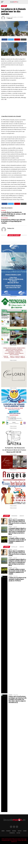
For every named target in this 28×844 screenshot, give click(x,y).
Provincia (8, 831)
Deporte (19, 831)
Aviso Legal (23, 839)
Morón (3, 831)
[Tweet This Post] (11, 39)
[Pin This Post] (17, 39)
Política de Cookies (16, 839)
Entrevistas (12, 833)
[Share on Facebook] (4, 39)
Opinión (24, 831)
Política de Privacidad (6, 839)
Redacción (10, 18)
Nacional (14, 831)
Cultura (18, 833)
